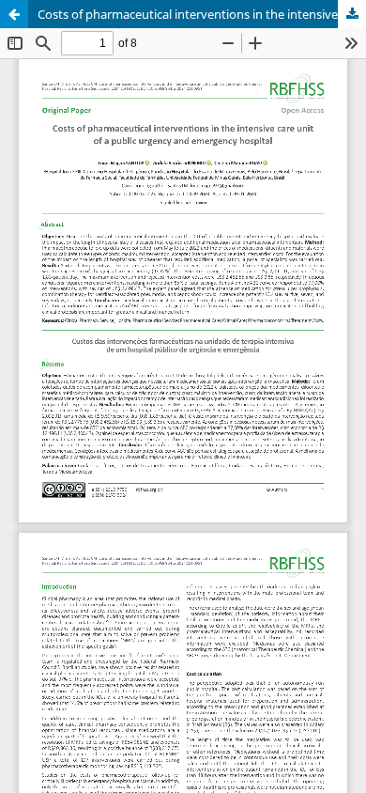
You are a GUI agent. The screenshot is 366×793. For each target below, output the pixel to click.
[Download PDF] (352, 14)
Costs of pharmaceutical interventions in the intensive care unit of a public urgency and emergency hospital (202, 14)
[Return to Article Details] (14, 14)
